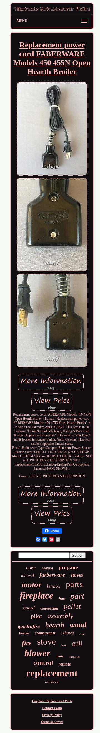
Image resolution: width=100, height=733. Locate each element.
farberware (52, 575)
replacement (52, 673)
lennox (53, 586)
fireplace (36, 595)
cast (82, 634)
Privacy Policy (52, 715)
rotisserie (52, 682)
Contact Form (52, 708)
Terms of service (52, 722)
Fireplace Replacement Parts (52, 701)
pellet (72, 606)
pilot (36, 615)
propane (68, 567)
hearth (54, 625)
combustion (45, 633)
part (77, 596)
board (29, 608)
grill (77, 643)
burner (24, 633)
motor (31, 584)
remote (65, 664)
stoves (77, 575)
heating (47, 568)
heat (62, 599)
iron (64, 645)
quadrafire (29, 626)
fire (27, 643)
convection (49, 608)
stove (46, 642)
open (31, 567)
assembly (60, 615)
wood (78, 625)
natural (27, 575)
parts (74, 584)
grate (60, 656)
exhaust (67, 633)
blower (37, 653)
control (43, 662)
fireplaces (74, 656)
